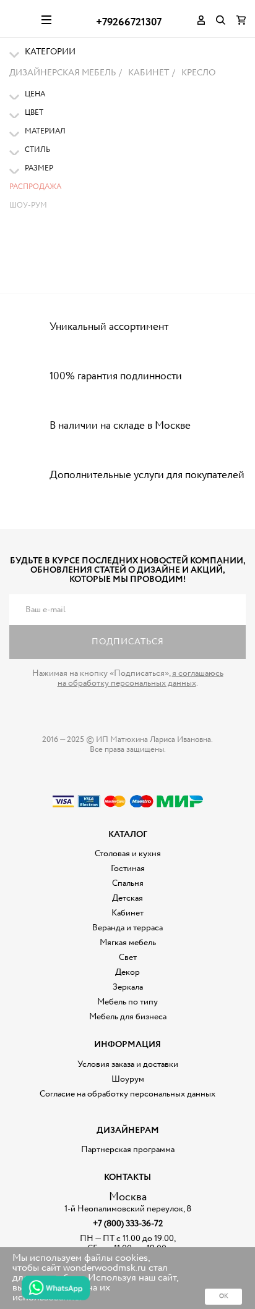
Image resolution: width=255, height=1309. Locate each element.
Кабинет (127, 913)
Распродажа (35, 187)
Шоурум (127, 1079)
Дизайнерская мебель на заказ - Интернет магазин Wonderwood (20, 18)
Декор (127, 972)
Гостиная (128, 868)
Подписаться (128, 642)
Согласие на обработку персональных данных (127, 1094)
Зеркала (128, 987)
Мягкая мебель (128, 943)
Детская (127, 898)
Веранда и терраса (127, 928)
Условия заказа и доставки (127, 1064)
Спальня (128, 883)
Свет (128, 957)
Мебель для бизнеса (127, 1017)
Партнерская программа (128, 1149)
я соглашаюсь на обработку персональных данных (140, 678)
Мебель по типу (127, 1002)
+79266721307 (129, 22)
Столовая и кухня (128, 854)
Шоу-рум (28, 205)
